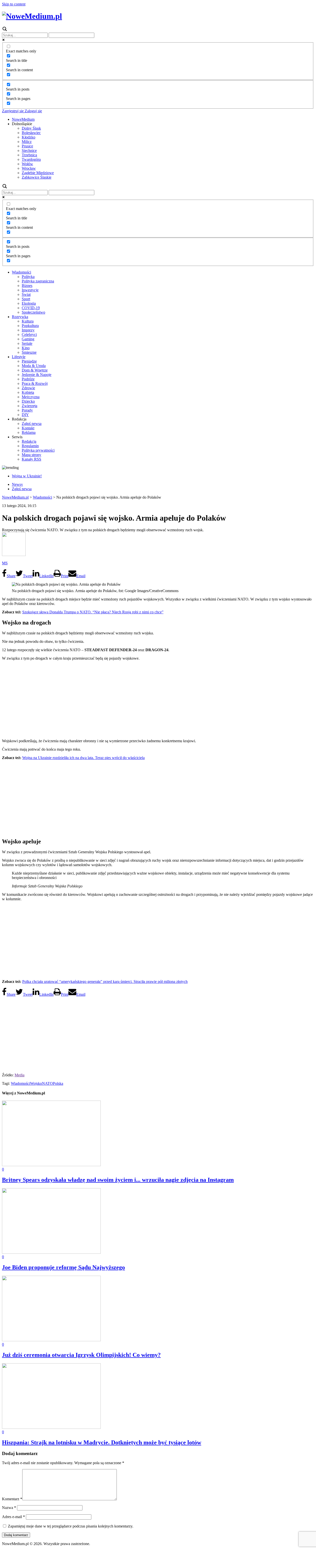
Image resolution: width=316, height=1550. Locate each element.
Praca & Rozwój (35, 383)
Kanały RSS (31, 459)
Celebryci (29, 334)
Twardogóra (31, 159)
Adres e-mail (13, 1517)
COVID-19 (31, 308)
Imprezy (28, 330)
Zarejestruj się (13, 111)
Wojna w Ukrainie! (27, 476)
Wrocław (29, 168)
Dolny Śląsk (31, 128)
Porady (27, 410)
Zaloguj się (33, 111)
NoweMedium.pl (15, 497)
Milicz (27, 141)
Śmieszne (29, 352)
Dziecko (28, 401)
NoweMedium (23, 119)
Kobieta (28, 392)
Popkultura (30, 326)
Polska (58, 1083)
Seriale (27, 343)
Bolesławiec (31, 133)
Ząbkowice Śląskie (36, 177)
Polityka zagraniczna (38, 281)
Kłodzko (28, 137)
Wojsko (36, 1083)
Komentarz (12, 1499)
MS (5, 563)
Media (19, 1075)
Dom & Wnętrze (35, 370)
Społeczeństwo (33, 312)
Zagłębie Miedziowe (38, 173)
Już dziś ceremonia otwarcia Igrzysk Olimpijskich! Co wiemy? (81, 1355)
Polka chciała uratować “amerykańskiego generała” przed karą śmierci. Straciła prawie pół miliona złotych (105, 981)
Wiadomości (21, 272)
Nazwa (9, 1507)
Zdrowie (28, 388)
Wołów (27, 164)
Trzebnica (29, 155)
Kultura (28, 321)
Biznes (27, 285)
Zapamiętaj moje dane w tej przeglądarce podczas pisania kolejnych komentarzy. (70, 1526)
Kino (26, 348)
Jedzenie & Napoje (36, 374)
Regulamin (30, 446)
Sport (26, 299)
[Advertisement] (158, 699)
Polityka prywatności (38, 450)
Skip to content (13, 4)
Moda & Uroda (34, 366)
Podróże (28, 379)
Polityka (28, 277)
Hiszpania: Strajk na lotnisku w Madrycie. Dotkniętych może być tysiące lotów (101, 1442)
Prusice (27, 146)
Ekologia (29, 303)
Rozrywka (20, 317)
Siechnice (29, 150)
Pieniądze (29, 361)
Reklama (29, 432)
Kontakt (28, 428)
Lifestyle (18, 357)
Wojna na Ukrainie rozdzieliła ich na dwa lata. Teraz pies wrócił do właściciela (83, 758)
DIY (25, 415)
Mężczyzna (31, 397)
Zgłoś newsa (31, 423)
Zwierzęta (29, 406)
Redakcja (29, 441)
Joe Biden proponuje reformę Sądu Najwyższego (63, 1267)
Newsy (17, 484)
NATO (47, 1083)
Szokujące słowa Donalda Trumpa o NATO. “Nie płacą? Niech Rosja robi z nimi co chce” (92, 612)
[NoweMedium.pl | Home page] (32, 16)
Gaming (28, 339)
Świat (26, 294)
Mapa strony (31, 455)
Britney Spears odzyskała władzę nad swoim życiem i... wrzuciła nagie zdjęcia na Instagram (118, 1180)
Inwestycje (30, 290)
